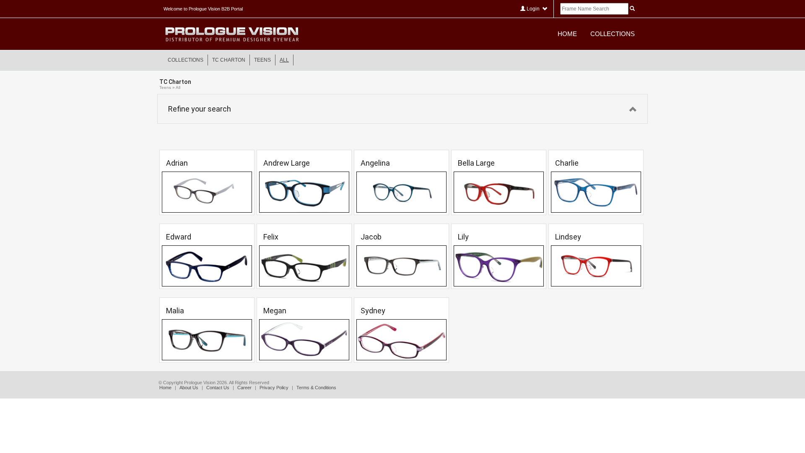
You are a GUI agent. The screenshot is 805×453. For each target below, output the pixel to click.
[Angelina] (401, 192)
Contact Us (217, 387)
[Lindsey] (596, 266)
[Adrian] (207, 192)
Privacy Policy (274, 387)
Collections (612, 33)
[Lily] (499, 266)
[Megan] (304, 340)
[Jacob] (401, 266)
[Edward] (207, 266)
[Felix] (304, 266)
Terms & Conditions (316, 387)
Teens (262, 60)
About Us (188, 387)
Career (244, 387)
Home (567, 33)
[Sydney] (401, 340)
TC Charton (228, 60)
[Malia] (207, 340)
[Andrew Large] (304, 192)
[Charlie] (596, 192)
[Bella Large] (499, 192)
